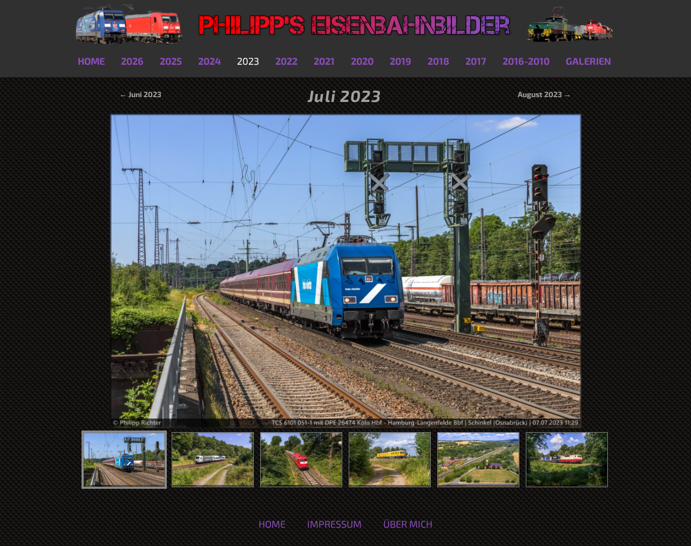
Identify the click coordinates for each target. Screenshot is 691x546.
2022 (286, 61)
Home (91, 61)
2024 (209, 61)
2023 (248, 61)
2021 (324, 61)
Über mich (407, 524)
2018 (438, 61)
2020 (362, 61)
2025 (171, 61)
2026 (132, 61)
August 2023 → (544, 94)
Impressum (334, 524)
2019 (400, 61)
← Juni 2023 (139, 94)
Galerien (588, 61)
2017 (475, 61)
